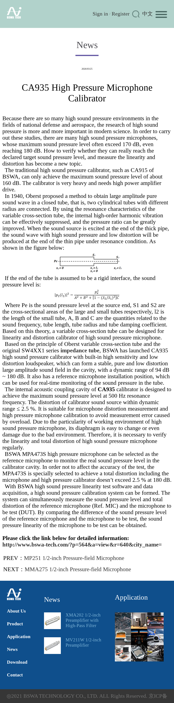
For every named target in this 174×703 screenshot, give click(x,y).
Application (18, 636)
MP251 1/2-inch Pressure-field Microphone (74, 558)
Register (120, 14)
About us (16, 611)
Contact (15, 674)
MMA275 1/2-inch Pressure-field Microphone (78, 569)
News (12, 649)
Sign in (100, 14)
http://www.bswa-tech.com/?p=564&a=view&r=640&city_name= (82, 544)
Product (15, 623)
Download (17, 662)
